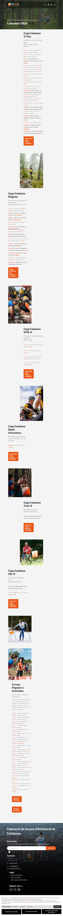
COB (35, 88)
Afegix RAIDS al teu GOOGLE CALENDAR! (13, 456)
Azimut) (22, 240)
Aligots (35, 52)
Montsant (39, 67)
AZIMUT (27, 773)
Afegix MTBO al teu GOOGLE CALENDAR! (28, 374)
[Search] (45, 4)
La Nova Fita (19, 215)
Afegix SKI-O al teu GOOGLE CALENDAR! (13, 603)
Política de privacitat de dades (19, 880)
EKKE (14, 224)
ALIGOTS (29, 761)
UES (23, 210)
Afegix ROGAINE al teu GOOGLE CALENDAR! (13, 273)
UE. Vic (26, 120)
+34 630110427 (13, 863)
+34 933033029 (13, 866)
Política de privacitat (26, 852)
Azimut (25, 250)
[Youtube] (19, 889)
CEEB (23, 723)
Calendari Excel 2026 (16, 809)
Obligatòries (15, 906)
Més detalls (57, 906)
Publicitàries (29, 906)
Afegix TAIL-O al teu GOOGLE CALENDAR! (28, 527)
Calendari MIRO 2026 (16, 799)
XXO (28, 105)
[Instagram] (11, 889)
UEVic (23, 719)
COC (25, 76)
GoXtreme (26, 129)
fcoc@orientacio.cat (14, 868)
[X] (15, 889)
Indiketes (11, 447)
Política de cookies (16, 877)
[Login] (51, 5)
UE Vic (28, 783)
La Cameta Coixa (17, 219)
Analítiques (22, 906)
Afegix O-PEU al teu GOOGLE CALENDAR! (28, 141)
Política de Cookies (25, 900)
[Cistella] (48, 5)
